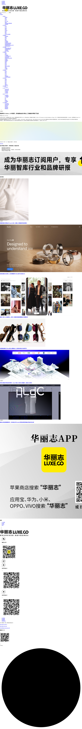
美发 (6, 75)
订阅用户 (1, 14)
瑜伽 (6, 28)
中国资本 (6, 41)
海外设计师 (7, 57)
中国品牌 (6, 55)
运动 (6, 26)
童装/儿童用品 (7, 66)
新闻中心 (6, 106)
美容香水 (4, 70)
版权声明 (6, 107)
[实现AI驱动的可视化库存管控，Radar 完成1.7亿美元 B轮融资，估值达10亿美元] (34, 379)
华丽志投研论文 (7, 46)
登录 (1, 13)
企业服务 (6, 101)
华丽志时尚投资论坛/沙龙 (9, 45)
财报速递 (6, 36)
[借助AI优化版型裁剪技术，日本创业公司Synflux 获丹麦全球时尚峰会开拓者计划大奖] (30, 419)
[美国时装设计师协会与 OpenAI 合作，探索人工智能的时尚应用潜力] (14, 220)
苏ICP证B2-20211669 (3, 626)
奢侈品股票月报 (7, 44)
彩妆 (6, 72)
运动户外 (4, 25)
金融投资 (4, 35)
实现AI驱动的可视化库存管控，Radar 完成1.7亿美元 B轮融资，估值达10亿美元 (16, 382)
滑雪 (6, 31)
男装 (6, 54)
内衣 (6, 65)
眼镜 (6, 62)
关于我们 (3, 1)
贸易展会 (6, 60)
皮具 (6, 63)
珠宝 (6, 18)
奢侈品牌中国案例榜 (8, 23)
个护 (6, 74)
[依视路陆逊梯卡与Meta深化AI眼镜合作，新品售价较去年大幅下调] (22, 346)
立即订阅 (1, 143)
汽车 (6, 20)
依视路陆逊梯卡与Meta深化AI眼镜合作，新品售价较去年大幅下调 (13, 348)
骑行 (6, 32)
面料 (6, 67)
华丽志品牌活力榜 (8, 48)
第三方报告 (7, 51)
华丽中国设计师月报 (8, 58)
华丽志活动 (7, 104)
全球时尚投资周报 (8, 43)
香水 (6, 73)
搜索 (10, 12)
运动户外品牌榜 (7, 34)
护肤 (6, 71)
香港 (2, 525)
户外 (6, 27)
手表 (6, 19)
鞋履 (6, 64)
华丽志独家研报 (7, 49)
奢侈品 (4, 16)
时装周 (6, 59)
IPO (5, 39)
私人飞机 (6, 21)
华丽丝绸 (6, 24)
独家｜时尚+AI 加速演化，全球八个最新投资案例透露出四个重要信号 (14, 317)
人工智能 (3, 522)
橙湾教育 (3, 2)
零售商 (6, 61)
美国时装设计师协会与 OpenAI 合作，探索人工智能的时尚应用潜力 (13, 223)
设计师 (3, 524)
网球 (6, 29)
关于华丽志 (5, 102)
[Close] (2, 544)
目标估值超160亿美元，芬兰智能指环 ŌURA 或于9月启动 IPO (12, 273)
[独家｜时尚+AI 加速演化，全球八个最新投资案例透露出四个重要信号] (36, 315)
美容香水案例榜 (7, 77)
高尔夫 (6, 30)
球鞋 (6, 33)
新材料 (6, 100)
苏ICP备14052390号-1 (3, 624)
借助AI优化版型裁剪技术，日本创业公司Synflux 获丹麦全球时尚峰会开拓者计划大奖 (17, 422)
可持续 (6, 69)
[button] (4, 540)
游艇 (6, 22)
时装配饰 (4, 52)
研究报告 (4, 47)
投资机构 (6, 42)
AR (5, 98)
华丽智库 (3, 3)
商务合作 (6, 105)
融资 (6, 37)
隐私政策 (6, 108)
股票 (6, 40)
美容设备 (6, 76)
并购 (6, 38)
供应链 (6, 68)
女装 (6, 53)
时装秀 (3, 523)
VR (5, 99)
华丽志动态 (4, 4)
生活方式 (4, 78)
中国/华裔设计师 (8, 56)
